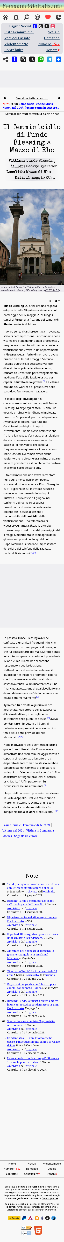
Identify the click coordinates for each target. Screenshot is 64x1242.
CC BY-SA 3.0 (52, 290)
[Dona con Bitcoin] (37, 1218)
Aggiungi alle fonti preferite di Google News (32, 114)
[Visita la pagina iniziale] (5, 17)
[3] (32, 552)
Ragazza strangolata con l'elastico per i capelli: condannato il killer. (31, 986)
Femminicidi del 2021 (36, 825)
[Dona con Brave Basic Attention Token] (30, 1218)
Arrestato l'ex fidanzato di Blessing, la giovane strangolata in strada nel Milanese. (30, 954)
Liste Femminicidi (19, 32)
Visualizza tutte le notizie (32, 98)
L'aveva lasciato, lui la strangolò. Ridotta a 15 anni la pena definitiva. (33, 1060)
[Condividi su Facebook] (14, 59)
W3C (53, 1204)
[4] (34, 552)
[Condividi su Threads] (23, 59)
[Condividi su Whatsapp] (41, 59)
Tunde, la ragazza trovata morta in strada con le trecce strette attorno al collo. (33, 886)
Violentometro (16, 44)
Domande (52, 38)
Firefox (40, 1209)
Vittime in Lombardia (40, 830)
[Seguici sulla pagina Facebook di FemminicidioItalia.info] (35, 26)
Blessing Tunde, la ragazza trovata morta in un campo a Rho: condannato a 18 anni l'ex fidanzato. (33, 1004)
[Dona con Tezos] (53, 1218)
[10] (55, 811)
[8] (21, 736)
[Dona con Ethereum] (42, 1218)
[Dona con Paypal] (24, 1218)
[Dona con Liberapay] (14, 1218)
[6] (48, 718)
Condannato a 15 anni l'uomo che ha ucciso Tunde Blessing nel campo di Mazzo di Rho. (33, 1041)
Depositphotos (50, 1198)
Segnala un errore (26, 836)
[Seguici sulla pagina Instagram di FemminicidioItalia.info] (53, 26)
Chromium (51, 1209)
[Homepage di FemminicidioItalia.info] (32, 6)
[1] (39, 323)
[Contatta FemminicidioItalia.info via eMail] (37, 17)
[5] (37, 696)
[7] (19, 736)
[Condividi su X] (32, 59)
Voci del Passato (17, 38)
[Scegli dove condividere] (58, 59)
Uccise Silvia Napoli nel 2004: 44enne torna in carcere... (31, 105)
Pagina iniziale (11, 825)
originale (48, 891)
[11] (58, 811)
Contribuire (13, 50)
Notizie (54, 32)
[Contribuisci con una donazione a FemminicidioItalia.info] (48, 17)
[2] (44, 381)
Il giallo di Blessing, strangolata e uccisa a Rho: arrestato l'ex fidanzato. (33, 936)
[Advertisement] (32, 79)
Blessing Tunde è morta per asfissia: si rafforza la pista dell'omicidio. (30, 902)
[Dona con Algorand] (47, 1218)
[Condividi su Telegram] (49, 59)
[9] (45, 785)
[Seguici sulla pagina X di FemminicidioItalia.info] (47, 26)
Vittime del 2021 (13, 830)
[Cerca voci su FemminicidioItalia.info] (26, 17)
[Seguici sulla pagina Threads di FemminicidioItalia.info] (41, 26)
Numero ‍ (49, 44)
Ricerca (7, 836)
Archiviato (31, 891)
